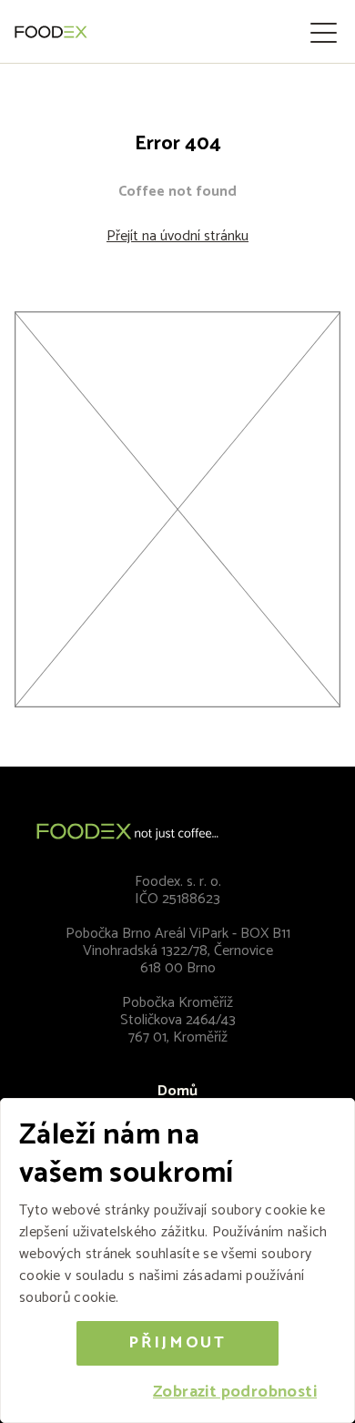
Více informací (168, 1298)
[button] (235, 1392)
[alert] (177, 1260)
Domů (177, 1091)
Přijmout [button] (177, 1343)
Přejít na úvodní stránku (177, 236)
